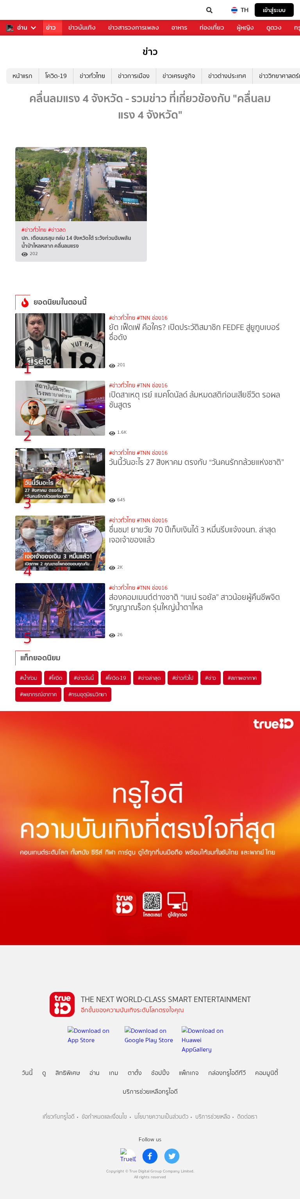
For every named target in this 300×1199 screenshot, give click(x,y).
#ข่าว (210, 678)
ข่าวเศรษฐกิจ (178, 75)
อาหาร (179, 27)
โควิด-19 (56, 75)
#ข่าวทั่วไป (182, 678)
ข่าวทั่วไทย (92, 75)
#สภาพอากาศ (242, 678)
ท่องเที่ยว (212, 27)
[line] (128, 1156)
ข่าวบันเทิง (82, 27)
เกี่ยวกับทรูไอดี (59, 1117)
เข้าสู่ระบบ (274, 9)
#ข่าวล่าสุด (149, 678)
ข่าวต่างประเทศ (227, 75)
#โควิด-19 (115, 678)
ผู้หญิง (245, 27)
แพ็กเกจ (189, 1072)
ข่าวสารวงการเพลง (133, 27)
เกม (113, 1072)
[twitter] (172, 1156)
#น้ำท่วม (28, 678)
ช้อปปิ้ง (160, 1072)
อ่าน (22, 27)
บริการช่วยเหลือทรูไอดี (150, 1091)
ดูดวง (274, 27)
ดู (44, 1072)
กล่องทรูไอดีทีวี (227, 1072)
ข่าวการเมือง (134, 75)
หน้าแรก (22, 75)
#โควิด (55, 678)
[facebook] (150, 1156)
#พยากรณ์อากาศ (38, 694)
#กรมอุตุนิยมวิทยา (87, 694)
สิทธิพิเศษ (67, 1072)
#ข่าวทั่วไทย (34, 230)
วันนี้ (27, 1072)
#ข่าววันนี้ (84, 678)
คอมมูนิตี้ (266, 1072)
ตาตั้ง (135, 1072)
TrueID (22, 10)
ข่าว (51, 27)
